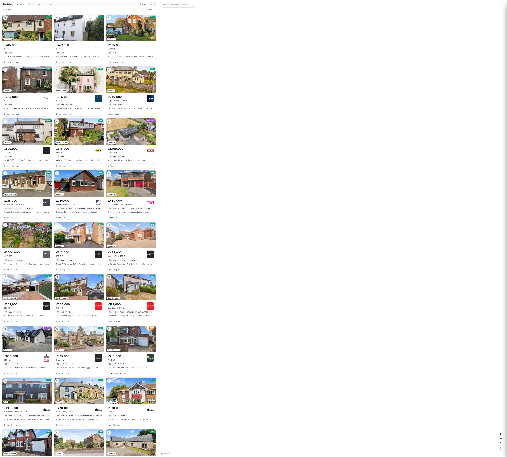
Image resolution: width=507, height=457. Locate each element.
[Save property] (5, 18)
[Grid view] (151, 4)
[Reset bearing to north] (500, 443)
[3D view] (500, 448)
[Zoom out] (500, 438)
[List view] (154, 4)
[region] (333, 228)
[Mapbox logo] (166, 453)
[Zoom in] (500, 433)
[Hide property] (11, 18)
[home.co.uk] (8, 4)
